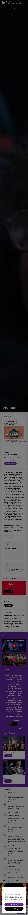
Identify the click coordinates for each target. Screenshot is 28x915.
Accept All (14, 904)
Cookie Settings (14, 909)
